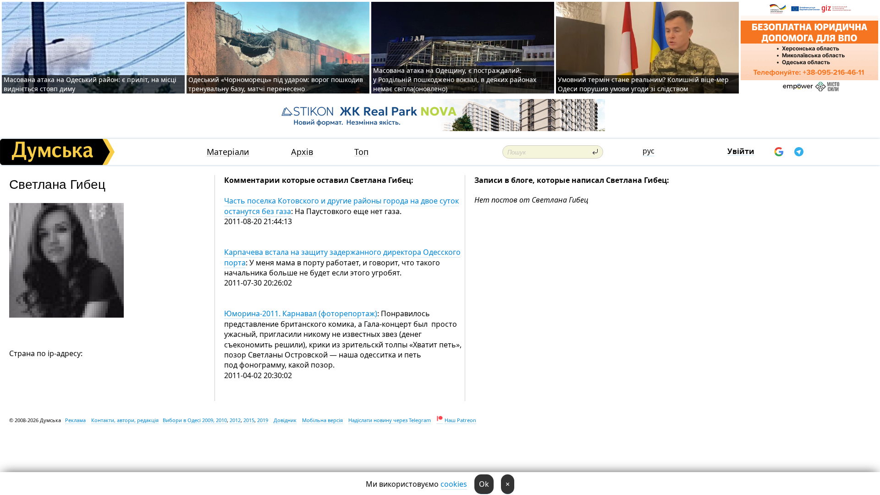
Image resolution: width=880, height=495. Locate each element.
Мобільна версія (322, 420)
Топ (361, 152)
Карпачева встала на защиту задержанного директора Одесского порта (342, 257)
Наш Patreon (460, 420)
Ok (484, 484)
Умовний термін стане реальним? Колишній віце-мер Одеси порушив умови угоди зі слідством (643, 84)
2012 (235, 420)
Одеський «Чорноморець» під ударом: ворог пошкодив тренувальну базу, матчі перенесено (275, 84)
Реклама (75, 420)
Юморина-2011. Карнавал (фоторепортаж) (300, 313)
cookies (453, 484)
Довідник (285, 420)
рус (648, 151)
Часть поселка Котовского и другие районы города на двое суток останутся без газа (341, 206)
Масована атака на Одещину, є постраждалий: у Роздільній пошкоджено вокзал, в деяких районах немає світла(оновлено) (454, 79)
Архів (302, 152)
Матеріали (228, 152)
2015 (248, 420)
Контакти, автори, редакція (125, 420)
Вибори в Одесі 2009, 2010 (195, 420)
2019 (262, 420)
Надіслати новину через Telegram (389, 420)
